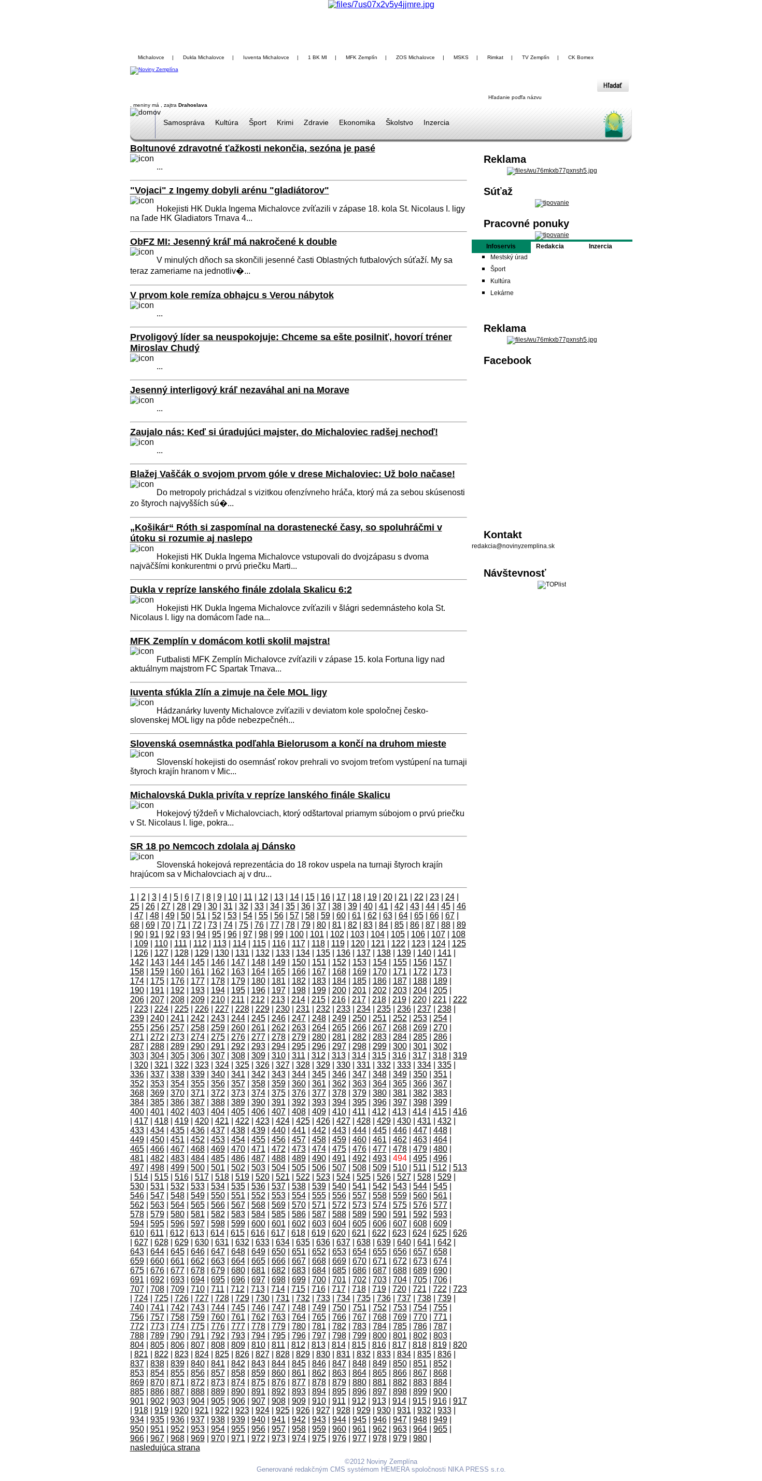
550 (218, 1195)
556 (339, 1195)
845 (299, 1363)
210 (218, 999)
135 (323, 952)
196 (258, 990)
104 (378, 934)
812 (298, 1344)
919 (161, 1410)
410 (339, 1111)
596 (178, 1223)
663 (218, 1260)
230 (283, 1008)
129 (202, 952)
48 (154, 915)
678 (198, 1270)
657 (420, 1251)
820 (460, 1344)
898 (400, 1391)
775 (198, 1326)
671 (380, 1260)
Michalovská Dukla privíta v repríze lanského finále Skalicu (260, 795)
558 (380, 1195)
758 (178, 1316)
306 (198, 1055)
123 (419, 943)
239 (137, 1018)
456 (279, 1139)
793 (238, 1335)
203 (400, 990)
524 (343, 1176)
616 (258, 1232)
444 (359, 1130)
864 (359, 1372)
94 (201, 934)
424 (283, 1120)
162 (218, 971)
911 (339, 1400)
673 (420, 1260)
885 (137, 1391)
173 (440, 971)
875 (258, 1382)
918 (141, 1410)
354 (178, 1083)
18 (356, 896)
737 (404, 1298)
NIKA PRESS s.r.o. (477, 1469)
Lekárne (502, 293)
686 (359, 1270)
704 (400, 1279)
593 (440, 1214)
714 (278, 1288)
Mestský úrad (509, 257)
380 (380, 1092)
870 (157, 1382)
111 (180, 943)
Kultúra (226, 122)
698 (279, 1279)
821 (141, 1354)
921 (202, 1410)
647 (218, 1251)
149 (279, 962)
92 (170, 934)
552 (258, 1195)
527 (404, 1176)
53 (232, 915)
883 (420, 1382)
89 (461, 924)
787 (440, 1326)
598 (218, 1223)
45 (445, 906)
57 (294, 915)
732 (303, 1298)
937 (198, 1419)
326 (263, 1064)
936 (178, 1419)
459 (339, 1139)
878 (319, 1382)
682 (279, 1270)
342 (258, 1074)
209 (198, 999)
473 (299, 1148)
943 (319, 1419)
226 (202, 1008)
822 (161, 1354)
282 (359, 1036)
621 (359, 1232)
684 (319, 1270)
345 (319, 1074)
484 (198, 1158)
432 (444, 1120)
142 (137, 962)
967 (157, 1438)
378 (339, 1092)
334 (424, 1064)
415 (440, 1111)
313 (339, 1055)
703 (380, 1279)
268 (400, 1027)
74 (228, 924)
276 (238, 1036)
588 (339, 1214)
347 (359, 1074)
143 (157, 962)
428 (364, 1120)
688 (400, 1270)
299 (380, 1046)
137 (364, 952)
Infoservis (501, 246)
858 (238, 1372)
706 (440, 1279)
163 (238, 971)
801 (400, 1335)
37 (321, 906)
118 (318, 943)
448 (440, 1130)
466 (157, 1148)
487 (258, 1158)
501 (218, 1167)
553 (279, 1195)
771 (440, 1316)
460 (359, 1139)
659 (137, 1260)
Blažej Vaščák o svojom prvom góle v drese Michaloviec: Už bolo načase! (292, 474)
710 (198, 1288)
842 (238, 1363)
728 (222, 1298)
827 (263, 1354)
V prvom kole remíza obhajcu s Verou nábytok (232, 295)
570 (299, 1204)
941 (279, 1419)
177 (198, 980)
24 (450, 896)
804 (137, 1344)
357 (238, 1083)
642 (444, 1242)
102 (337, 934)
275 (218, 1036)
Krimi (285, 122)
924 (263, 1410)
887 (178, 1391)
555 (319, 1195)
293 (258, 1046)
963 (400, 1428)
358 (258, 1083)
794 (258, 1335)
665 (258, 1260)
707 (137, 1288)
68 (134, 924)
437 (218, 1130)
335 (444, 1064)
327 (283, 1064)
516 (182, 1176)
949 (440, 1419)
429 (384, 1120)
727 (202, 1298)
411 (359, 1111)
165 (279, 971)
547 (157, 1195)
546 (137, 1195)
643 (137, 1251)
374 (258, 1092)
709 (178, 1288)
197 (279, 990)
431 (424, 1120)
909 (299, 1400)
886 (157, 1391)
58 (310, 915)
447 (420, 1130)
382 (420, 1092)
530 (137, 1186)
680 (238, 1270)
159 (157, 971)
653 (339, 1251)
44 (430, 906)
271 (137, 1036)
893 (299, 1391)
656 (400, 1251)
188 (420, 980)
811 (278, 1344)
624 (420, 1232)
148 (258, 962)
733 (323, 1298)
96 (232, 934)
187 (400, 980)
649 (258, 1251)
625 (440, 1232)
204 (420, 990)
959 (319, 1428)
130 (222, 952)
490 (319, 1158)
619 (319, 1232)
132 (263, 952)
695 (218, 1279)
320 (141, 1064)
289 (178, 1046)
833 (384, 1354)
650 (279, 1251)
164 (258, 971)
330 (343, 1064)
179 (238, 980)
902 (157, 1400)
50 (185, 915)
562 (137, 1204)
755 (440, 1307)
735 (364, 1298)
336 (137, 1074)
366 (420, 1083)
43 (414, 906)
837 (137, 1363)
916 (440, 1400)
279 (299, 1036)
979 (400, 1438)
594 (137, 1223)
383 (440, 1092)
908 (279, 1400)
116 (279, 943)
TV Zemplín (535, 57)
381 (400, 1092)
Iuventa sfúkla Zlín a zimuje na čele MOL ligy (228, 692)
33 (259, 906)
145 (198, 962)
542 (380, 1186)
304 (157, 1055)
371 (198, 1092)
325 (242, 1064)
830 (323, 1354)
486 (238, 1158)
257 (178, 1027)
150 (299, 962)
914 (399, 1400)
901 (137, 1400)
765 (319, 1316)
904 (198, 1400)
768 (380, 1316)
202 (380, 990)
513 (460, 1167)
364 (380, 1083)
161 (198, 971)
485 (218, 1158)
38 (337, 906)
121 (378, 943)
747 (279, 1307)
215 (319, 999)
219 (399, 999)
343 (279, 1074)
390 (258, 1102)
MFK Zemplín (361, 57)
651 (299, 1251)
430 (404, 1120)
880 (359, 1382)
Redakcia (550, 246)
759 (198, 1316)
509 (380, 1167)
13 (279, 896)
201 (359, 990)
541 (359, 1186)
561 (440, 1195)
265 (339, 1027)
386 (178, 1102)
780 (299, 1326)
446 (400, 1130)
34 (274, 906)
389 (238, 1102)
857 (218, 1372)
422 (242, 1120)
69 (150, 924)
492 (359, 1158)
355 (198, 1083)
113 (220, 943)
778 (258, 1326)
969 (198, 1438)
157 (440, 962)
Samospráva (184, 122)
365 (400, 1083)
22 (419, 896)
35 (290, 906)
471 (258, 1148)
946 (380, 1419)
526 (384, 1176)
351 (440, 1074)
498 (157, 1167)
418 (161, 1120)
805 (157, 1344)
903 (178, 1400)
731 (283, 1298)
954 (218, 1428)
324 (222, 1064)
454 (238, 1139)
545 (440, 1186)
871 (178, 1382)
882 (400, 1382)
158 (137, 971)
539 (319, 1186)
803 (440, 1335)
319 (460, 1055)
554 (299, 1195)
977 (359, 1438)
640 (404, 1242)
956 (258, 1428)
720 (399, 1288)
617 (278, 1232)
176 (178, 980)
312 (319, 1055)
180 (258, 980)
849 (380, 1363)
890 (238, 1391)
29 (197, 906)
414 (420, 1111)
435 (178, 1130)
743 (198, 1307)
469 (218, 1148)
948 (420, 1419)
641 (424, 1242)
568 (258, 1204)
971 (238, 1438)
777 (238, 1326)
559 (400, 1195)
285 (420, 1036)
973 (279, 1438)
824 (202, 1354)
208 (178, 999)
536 (258, 1186)
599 (238, 1223)
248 (319, 1018)
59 (325, 915)
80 (321, 924)
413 (399, 1111)
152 (339, 962)
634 (283, 1242)
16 (325, 896)
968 (178, 1438)
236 (404, 1008)
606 (380, 1223)
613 (197, 1232)
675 (137, 1270)
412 (379, 1111)
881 (380, 1382)
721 (420, 1288)
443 (339, 1130)
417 (141, 1120)
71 (181, 924)
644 (157, 1251)
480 (440, 1148)
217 (359, 999)
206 (137, 999)
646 (198, 1251)
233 (343, 1008)
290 (198, 1046)
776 (218, 1326)
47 (139, 915)
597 (198, 1223)
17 (341, 896)
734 (343, 1298)
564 (178, 1204)
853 (137, 1372)
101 (317, 934)
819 (440, 1344)
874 (238, 1382)
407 (279, 1111)
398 (420, 1102)
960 (339, 1428)
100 (297, 934)
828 (283, 1354)
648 (238, 1251)
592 (420, 1214)
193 (198, 990)
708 (157, 1288)
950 (137, 1428)
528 (424, 1176)
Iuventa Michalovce (266, 57)
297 (339, 1046)
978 (380, 1438)
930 (384, 1410)
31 (228, 906)
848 (359, 1363)
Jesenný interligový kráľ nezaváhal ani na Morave (239, 390)
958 (299, 1428)
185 (359, 980)
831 (343, 1354)
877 (299, 1382)
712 (238, 1288)
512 (440, 1167)
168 (339, 971)
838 (157, 1363)
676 (157, 1270)
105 (398, 934)
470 (238, 1148)
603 (319, 1223)
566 (218, 1204)
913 (379, 1400)
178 (218, 980)
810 (258, 1344)
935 (157, 1419)
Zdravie (316, 122)
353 (157, 1083)
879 (339, 1382)
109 (141, 943)
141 (444, 952)
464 (440, 1139)
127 (161, 952)
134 (303, 952)
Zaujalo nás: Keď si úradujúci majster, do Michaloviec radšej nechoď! (284, 432)
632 (242, 1242)
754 (420, 1307)
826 (242, 1354)
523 (323, 1176)
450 (157, 1139)
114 (239, 943)
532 (178, 1186)
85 (399, 924)
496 (440, 1158)
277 (258, 1036)
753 (400, 1307)
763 (279, 1316)
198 (299, 990)
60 (341, 915)
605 (359, 1223)
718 (359, 1288)
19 (372, 896)
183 (319, 980)
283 (380, 1036)
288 (157, 1046)
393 (319, 1102)
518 (222, 1176)
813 (319, 1344)
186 (380, 980)
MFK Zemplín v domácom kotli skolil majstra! (230, 641)
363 (359, 1083)
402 (178, 1111)
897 (380, 1391)
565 (198, 1204)
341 (238, 1074)
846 (319, 1363)
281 (339, 1036)
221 (440, 999)
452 (198, 1139)
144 (178, 962)
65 (419, 915)
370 (178, 1092)
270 (440, 1027)
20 (387, 896)
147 (238, 962)
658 (440, 1251)
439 (258, 1130)
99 (279, 934)
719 (379, 1288)
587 (319, 1214)
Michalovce (151, 57)
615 (238, 1232)
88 (445, 924)
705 (420, 1279)
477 (380, 1148)
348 (380, 1074)
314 (359, 1055)
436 (198, 1130)
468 (198, 1148)
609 (440, 1223)
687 (380, 1270)
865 (380, 1372)
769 (400, 1316)
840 (198, 1363)
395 (359, 1102)
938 (218, 1419)
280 (319, 1036)
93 (185, 934)
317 (420, 1055)
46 (461, 906)
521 (283, 1176)
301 (420, 1046)
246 (279, 1018)
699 (299, 1279)
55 (263, 915)
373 (238, 1092)
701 (339, 1279)
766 (339, 1316)
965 (440, 1428)
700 (319, 1279)
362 (339, 1083)
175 (157, 980)
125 (459, 943)
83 (368, 924)
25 (134, 906)
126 (141, 952)
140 (424, 952)
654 (359, 1251)
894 (319, 1391)
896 (359, 1391)
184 (339, 980)
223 (141, 1008)
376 (299, 1092)
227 (222, 1008)
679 (218, 1270)
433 (137, 1130)
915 (420, 1400)
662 (198, 1260)
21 (403, 896)
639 (384, 1242)
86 (414, 924)
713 (258, 1288)
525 (364, 1176)
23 (434, 896)
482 (157, 1158)
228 (242, 1008)
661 (178, 1260)
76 (259, 924)
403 (198, 1111)
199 (319, 990)
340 (218, 1074)
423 (263, 1120)
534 (218, 1186)
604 (339, 1223)
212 (258, 999)
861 (299, 1372)
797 (319, 1335)
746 (258, 1307)
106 (418, 934)
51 (201, 915)
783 (359, 1326)
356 (218, 1083)
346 (339, 1074)
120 (358, 943)
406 (258, 1111)
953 (198, 1428)
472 (279, 1148)
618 (298, 1232)
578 (137, 1214)
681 (258, 1270)
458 (319, 1139)
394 (339, 1102)
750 (339, 1307)
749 (319, 1307)
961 (359, 1428)
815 (359, 1344)
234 (364, 1008)
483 (178, 1158)
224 (161, 1008)
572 (339, 1204)
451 (178, 1139)
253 (420, 1018)
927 (323, 1410)
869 (137, 1382)
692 (157, 1279)
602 (299, 1223)
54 (247, 915)
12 (263, 896)
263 (299, 1027)
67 (450, 915)
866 (400, 1372)
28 (181, 906)
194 (218, 990)
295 (299, 1046)
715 (298, 1288)
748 (299, 1307)
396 (380, 1102)
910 (319, 1400)
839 (178, 1363)
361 (319, 1083)
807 (198, 1344)
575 (400, 1204)
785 (400, 1326)
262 (279, 1027)
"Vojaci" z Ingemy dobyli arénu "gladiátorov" (229, 190)
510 (400, 1167)
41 (383, 906)
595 (157, 1223)
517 (202, 1176)
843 (258, 1363)
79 (306, 924)
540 (339, 1186)
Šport (257, 122)
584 (258, 1214)
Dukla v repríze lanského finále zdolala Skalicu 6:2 (241, 589)
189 (440, 980)
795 (279, 1335)
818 (420, 1344)
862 (319, 1372)
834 (404, 1354)
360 (299, 1083)
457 (299, 1139)
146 (218, 962)
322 (182, 1064)
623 (399, 1232)
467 (178, 1148)
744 (218, 1307)
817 (399, 1344)
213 (278, 999)
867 (420, 1372)
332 (384, 1064)
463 (420, 1139)
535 (238, 1186)
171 (400, 971)
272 (157, 1036)
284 (400, 1036)
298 (359, 1046)
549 (198, 1195)
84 (383, 924)
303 (137, 1055)
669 (339, 1260)
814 (339, 1344)
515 (161, 1176)
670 (359, 1260)
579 (157, 1214)
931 (404, 1410)
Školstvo (399, 122)
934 (137, 1419)
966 (137, 1438)
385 (157, 1102)
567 (238, 1204)
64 (403, 915)
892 (279, 1391)
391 (279, 1102)
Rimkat (495, 57)
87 (430, 924)
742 (178, 1307)
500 (198, 1167)
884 (440, 1382)
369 (157, 1092)
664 (238, 1260)
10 (232, 896)
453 (218, 1139)
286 (440, 1036)
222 (460, 999)
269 (420, 1027)
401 (157, 1111)
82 (352, 924)
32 (243, 906)
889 (218, 1391)
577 (440, 1204)
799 (359, 1335)
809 (238, 1344)
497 (137, 1167)
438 (238, 1130)
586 (299, 1214)
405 (238, 1111)
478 (400, 1148)
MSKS (461, 57)
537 (279, 1186)
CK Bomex (581, 57)
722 (440, 1288)
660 (157, 1260)
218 (379, 999)
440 (279, 1130)
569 (279, 1204)
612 (177, 1232)
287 (137, 1046)
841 (218, 1363)
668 (319, 1260)
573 (359, 1204)
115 (259, 943)
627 (141, 1242)
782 (339, 1326)
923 (242, 1410)
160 (178, 971)
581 (198, 1214)
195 (238, 990)
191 (157, 990)
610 (137, 1232)
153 (359, 962)
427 (343, 1120)
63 (387, 915)
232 (323, 1008)
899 (420, 1391)
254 (440, 1018)
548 (178, 1195)
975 (319, 1438)
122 (398, 943)
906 (238, 1400)
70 (166, 924)
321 (161, 1064)
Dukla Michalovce (203, 57)
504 (279, 1167)
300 (400, 1046)
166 (299, 971)
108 (458, 934)
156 (420, 962)
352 (137, 1083)
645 (178, 1251)
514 (141, 1176)
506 (319, 1167)
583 (238, 1214)
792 (218, 1335)
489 (299, 1158)
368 (137, 1092)
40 (368, 906)
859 (258, 1372)
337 (157, 1074)
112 (200, 943)
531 (157, 1186)
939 (238, 1419)
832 (364, 1354)
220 (420, 999)
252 (400, 1018)
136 (343, 952)
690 (440, 1270)
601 (279, 1223)
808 (218, 1344)
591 (400, 1214)
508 (359, 1167)
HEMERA (395, 1469)
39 (352, 906)
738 (424, 1298)
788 (137, 1335)
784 (380, 1326)
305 (178, 1055)
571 (319, 1204)
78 (290, 924)
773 (157, 1326)
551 (238, 1195)
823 (182, 1354)
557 (359, 1195)
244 (238, 1018)
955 (238, 1428)
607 (400, 1223)
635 (303, 1242)
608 (420, 1223)
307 (218, 1055)
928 (343, 1410)
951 (157, 1428)
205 (440, 990)
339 (198, 1074)
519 (242, 1176)
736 (384, 1298)
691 (137, 1279)
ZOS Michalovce (415, 57)
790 (178, 1335)
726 (182, 1298)
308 (238, 1055)
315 (379, 1055)
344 (299, 1074)
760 (218, 1316)
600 (258, 1223)
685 (339, 1270)
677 (178, 1270)
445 (380, 1130)
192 (178, 990)
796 (299, 1335)
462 (400, 1139)
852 (440, 1363)
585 (279, 1214)
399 (440, 1102)
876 (279, 1382)
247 (299, 1018)
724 (141, 1298)
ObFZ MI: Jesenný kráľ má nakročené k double (233, 241)
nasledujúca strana (165, 1447)
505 (299, 1167)
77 (274, 924)
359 (279, 1083)
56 (279, 915)
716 (319, 1288)
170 (380, 971)
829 (303, 1354)
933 (444, 1410)
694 (198, 1279)
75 (243, 924)
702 (359, 1279)
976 (339, 1438)
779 (279, 1326)
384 (137, 1102)
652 (319, 1251)
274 (198, 1036)
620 (339, 1232)
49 (170, 915)
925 (283, 1410)
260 (238, 1027)
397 (400, 1102)
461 (380, 1139)
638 (364, 1242)
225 (182, 1008)
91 (154, 934)
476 (359, 1148)
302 (440, 1046)
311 (298, 1055)
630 (202, 1242)
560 (420, 1195)
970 (218, 1438)
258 (198, 1027)
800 (380, 1335)
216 (339, 999)
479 (420, 1148)
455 (258, 1139)
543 (400, 1186)
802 (420, 1335)
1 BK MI (317, 57)
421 (222, 1120)
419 (182, 1120)
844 (279, 1363)
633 (263, 1242)
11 (248, 896)
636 (323, 1242)
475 (339, 1148)
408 (299, 1111)
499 (178, 1167)
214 (298, 999)
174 (137, 980)
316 (399, 1055)
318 (440, 1055)
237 (424, 1008)
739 (444, 1298)
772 (137, 1326)
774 (178, 1326)
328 (303, 1064)
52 (216, 915)
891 (258, 1391)
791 (198, 1335)
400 (137, 1111)
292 (238, 1046)
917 (460, 1400)
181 (279, 980)
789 (157, 1335)
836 (444, 1354)
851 (420, 1363)
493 (380, 1158)
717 (339, 1288)
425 (303, 1120)
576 (420, 1204)
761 (238, 1316)
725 (161, 1298)
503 (258, 1167)
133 (283, 952)
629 (182, 1242)
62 (372, 915)
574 (380, 1204)
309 (258, 1055)
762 (258, 1316)
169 (359, 971)
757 (157, 1316)
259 (218, 1027)
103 (357, 934)
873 (218, 1382)
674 (440, 1260)
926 (303, 1410)
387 (198, 1102)
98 (263, 934)
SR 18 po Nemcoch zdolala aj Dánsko (212, 846)
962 (380, 1428)
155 (400, 962)
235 (384, 1008)
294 (279, 1046)
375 (279, 1092)
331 (364, 1064)
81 (337, 924)
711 (217, 1288)
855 (178, 1372)
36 (306, 906)
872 (198, 1382)
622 (379, 1232)
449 (137, 1139)
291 (218, 1046)
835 (424, 1354)
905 (218, 1400)
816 (379, 1344)
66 (434, 915)
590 (380, 1214)
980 (420, 1438)
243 (218, 1018)
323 (202, 1064)
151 (319, 962)
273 (178, 1036)
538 (299, 1186)
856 (198, 1372)
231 (303, 1008)
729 (242, 1298)
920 (182, 1410)
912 (359, 1400)
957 (279, 1428)
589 (359, 1214)
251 (380, 1018)
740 (137, 1307)
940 (258, 1419)
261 (258, 1027)
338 (178, 1074)
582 (218, 1214)
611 (157, 1232)
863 (339, 1372)
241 (178, 1018)
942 (299, 1419)
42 (399, 906)
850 (400, 1363)
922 (222, 1410)
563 (157, 1204)
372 (218, 1092)
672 (400, 1260)
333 (404, 1064)
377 (319, 1092)
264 (319, 1027)
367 (440, 1083)
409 (319, 1111)
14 (294, 896)
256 (157, 1027)
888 (198, 1391)
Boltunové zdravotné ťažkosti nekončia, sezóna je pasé (252, 148)
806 (178, 1344)
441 (299, 1130)
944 (339, 1419)
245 (258, 1018)
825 (222, 1354)
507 (339, 1167)
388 (218, 1102)
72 (197, 924)
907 (258, 1400)
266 (359, 1027)
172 (420, 971)
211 (238, 999)
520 (263, 1176)
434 (157, 1130)
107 (438, 934)
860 (279, 1372)
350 (420, 1074)
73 (212, 924)
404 (218, 1111)
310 (279, 1055)
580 (178, 1214)
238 (444, 1008)
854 (157, 1372)
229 (263, 1008)
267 (380, 1027)
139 (404, 952)
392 (299, 1102)
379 (359, 1092)
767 (359, 1316)
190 (137, 990)
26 (150, 906)
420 (202, 1120)
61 (356, 915)
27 (166, 906)
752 (380, 1307)
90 (139, 934)
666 (279, 1260)
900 (440, 1391)
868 (440, 1372)
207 (157, 999)
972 (258, 1438)
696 (238, 1279)
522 (303, 1176)
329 (323, 1064)
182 (299, 980)
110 (161, 943)
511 (420, 1167)
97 (247, 934)
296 (319, 1046)
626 (460, 1232)
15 (310, 896)
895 (339, 1391)
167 (319, 971)
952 (178, 1428)
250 (359, 1018)
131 (242, 952)
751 (359, 1307)
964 (420, 1428)
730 (263, 1298)
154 (380, 962)
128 (182, 952)
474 (319, 1148)
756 (137, 1316)
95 (216, 934)
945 (359, 1419)
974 (299, 1438)
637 (343, 1242)
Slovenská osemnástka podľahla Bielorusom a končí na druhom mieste (288, 743)
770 (420, 1316)
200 (339, 990)
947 (400, 1419)
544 (420, 1186)
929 (364, 1410)
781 (319, 1326)
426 (323, 1120)
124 (439, 943)
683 (299, 1270)
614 (217, 1232)
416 (460, 1111)
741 (157, 1307)
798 (339, 1335)
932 (424, 1410)
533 (198, 1186)
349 (400, 1074)
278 (279, 1036)
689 (420, 1270)
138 (384, 952)
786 (420, 1326)
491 (339, 1158)
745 (238, 1307)
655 (380, 1251)
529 (444, 1176)
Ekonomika (357, 122)
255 (137, 1027)
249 (339, 1018)
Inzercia (436, 122)
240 (157, 1018)
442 (319, 1130)
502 (238, 1167)
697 (258, 1279)
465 (137, 1148)
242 (198, 1018)
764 (299, 1316)
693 (178, 1279)
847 (339, 1363)
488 (279, 1158)
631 (222, 1242)
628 (161, 1242)
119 (338, 943)
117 (298, 943)
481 (137, 1158)
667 (299, 1260)
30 (212, 906)
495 (420, 1158)
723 (460, 1288)
